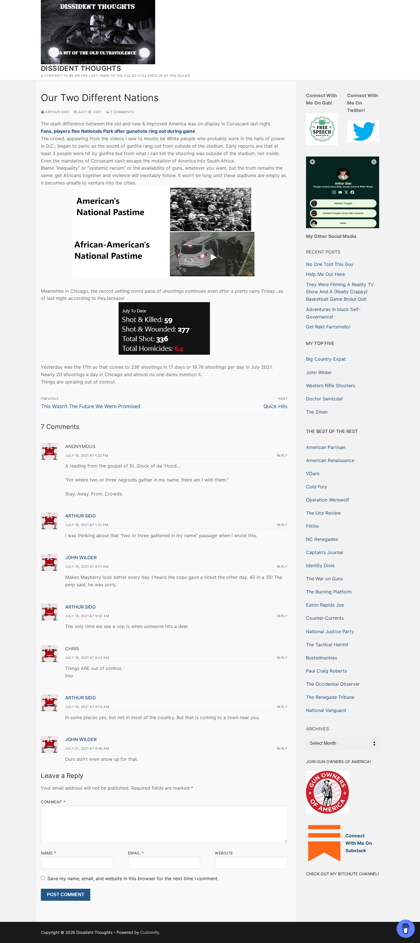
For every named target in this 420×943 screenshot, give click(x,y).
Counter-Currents (325, 618)
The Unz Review (323, 513)
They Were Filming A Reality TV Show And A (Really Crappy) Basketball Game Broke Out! (340, 292)
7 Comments (121, 112)
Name (48, 853)
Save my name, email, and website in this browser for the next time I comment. (133, 878)
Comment (53, 802)
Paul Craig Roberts (326, 671)
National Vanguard (326, 710)
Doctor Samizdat (324, 399)
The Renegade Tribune (330, 697)
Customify (149, 932)
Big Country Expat (326, 359)
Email (136, 853)
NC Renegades (322, 539)
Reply (282, 456)
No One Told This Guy (329, 264)
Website (224, 853)
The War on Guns (324, 578)
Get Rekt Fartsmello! (328, 327)
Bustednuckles (321, 658)
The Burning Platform (329, 592)
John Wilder (81, 557)
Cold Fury (316, 486)
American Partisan (325, 447)
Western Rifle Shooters (330, 385)
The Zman (316, 412)
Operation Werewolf (327, 500)
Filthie (312, 526)
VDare (312, 473)
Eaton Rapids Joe (325, 605)
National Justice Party (330, 631)
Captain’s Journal (324, 552)
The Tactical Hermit (327, 644)
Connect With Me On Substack (358, 843)
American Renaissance (330, 460)
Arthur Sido (57, 112)
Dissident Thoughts (81, 68)
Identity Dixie (320, 565)
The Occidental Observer (333, 684)
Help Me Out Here (325, 274)
